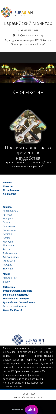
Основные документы (16, 294)
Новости (8, 186)
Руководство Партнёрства (19, 302)
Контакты (9, 194)
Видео (6, 281)
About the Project (12, 310)
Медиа (6, 274)
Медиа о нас (9, 277)
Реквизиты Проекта (15, 306)
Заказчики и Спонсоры (16, 298)
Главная (7, 182)
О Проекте (9, 287)
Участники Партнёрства (17, 291)
